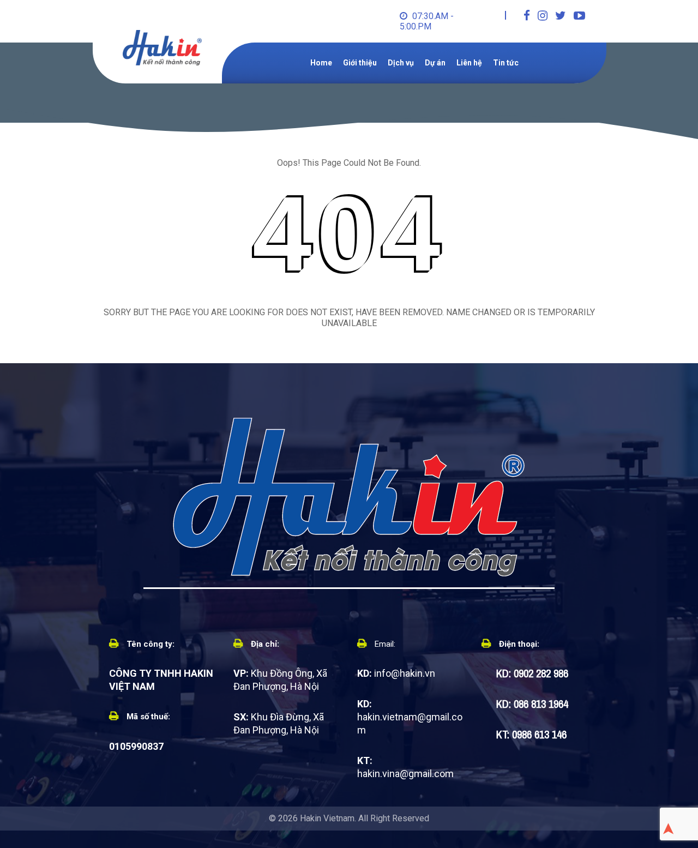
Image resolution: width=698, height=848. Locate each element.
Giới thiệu (360, 62)
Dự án (435, 62)
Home (321, 62)
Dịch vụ (401, 62)
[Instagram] (542, 15)
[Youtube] (579, 15)
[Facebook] (527, 15)
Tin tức (506, 62)
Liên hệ (469, 62)
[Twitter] (560, 15)
